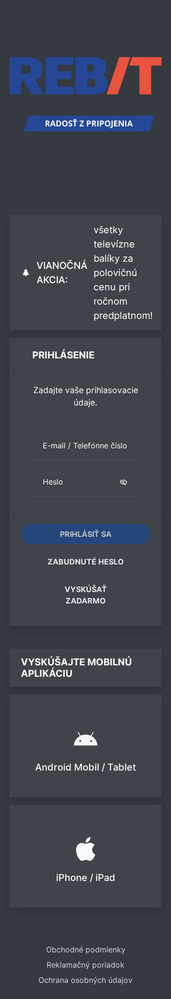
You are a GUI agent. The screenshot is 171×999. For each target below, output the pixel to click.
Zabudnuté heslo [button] (86, 561)
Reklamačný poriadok (85, 964)
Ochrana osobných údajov (85, 980)
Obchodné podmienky (85, 949)
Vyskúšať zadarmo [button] (86, 594)
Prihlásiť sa (86, 534)
